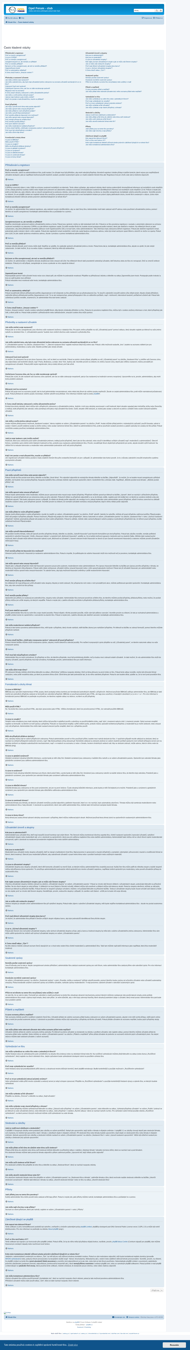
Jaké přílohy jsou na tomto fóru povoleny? (100, 129)
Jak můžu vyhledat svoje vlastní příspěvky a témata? (104, 107)
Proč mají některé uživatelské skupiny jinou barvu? (103, 66)
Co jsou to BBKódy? (12, 140)
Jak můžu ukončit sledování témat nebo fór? (100, 121)
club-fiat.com (115, 1333)
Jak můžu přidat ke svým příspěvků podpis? (20, 111)
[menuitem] (21, 18)
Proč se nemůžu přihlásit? (14, 64)
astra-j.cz (84, 1333)
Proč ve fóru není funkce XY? (95, 140)
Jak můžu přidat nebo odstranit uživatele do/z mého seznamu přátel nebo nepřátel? (114, 91)
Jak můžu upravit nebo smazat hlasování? (19, 117)
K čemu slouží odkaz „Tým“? (95, 70)
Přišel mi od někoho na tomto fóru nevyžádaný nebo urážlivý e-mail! (108, 82)
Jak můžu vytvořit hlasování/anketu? (17, 113)
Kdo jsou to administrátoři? (94, 55)
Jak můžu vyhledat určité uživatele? (98, 105)
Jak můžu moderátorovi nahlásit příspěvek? (20, 126)
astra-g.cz (66, 1333)
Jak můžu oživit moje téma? (14, 132)
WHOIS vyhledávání (12, 1259)
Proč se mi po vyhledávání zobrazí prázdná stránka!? (104, 103)
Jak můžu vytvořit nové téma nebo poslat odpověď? (22, 106)
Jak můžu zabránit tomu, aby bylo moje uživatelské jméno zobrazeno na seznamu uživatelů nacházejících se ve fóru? (43, 83)
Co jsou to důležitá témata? (14, 152)
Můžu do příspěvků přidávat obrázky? (18, 146)
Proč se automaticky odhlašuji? (15, 70)
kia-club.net (124, 1333)
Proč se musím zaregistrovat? (15, 55)
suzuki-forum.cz (134, 1333)
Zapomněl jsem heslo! (12, 68)
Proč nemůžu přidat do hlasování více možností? (21, 115)
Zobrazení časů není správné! (15, 86)
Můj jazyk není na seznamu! (14, 90)
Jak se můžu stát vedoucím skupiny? (98, 64)
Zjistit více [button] (73, 1345)
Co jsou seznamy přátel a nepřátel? (97, 89)
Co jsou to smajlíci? (11, 144)
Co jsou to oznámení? (12, 150)
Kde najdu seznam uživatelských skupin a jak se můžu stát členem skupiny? (111, 62)
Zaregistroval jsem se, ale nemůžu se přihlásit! (21, 62)
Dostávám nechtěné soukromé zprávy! (99, 80)
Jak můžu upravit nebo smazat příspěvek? (19, 109)
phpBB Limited (86, 1227)
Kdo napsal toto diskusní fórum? (96, 138)
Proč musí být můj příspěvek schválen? (18, 130)
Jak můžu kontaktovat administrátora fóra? (100, 144)
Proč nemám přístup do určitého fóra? (18, 119)
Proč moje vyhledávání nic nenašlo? (98, 101)
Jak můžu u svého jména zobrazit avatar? (19, 95)
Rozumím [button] (174, 1345)
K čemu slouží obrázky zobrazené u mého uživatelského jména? (27, 93)
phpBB (96, 394)
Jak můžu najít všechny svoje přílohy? (99, 131)
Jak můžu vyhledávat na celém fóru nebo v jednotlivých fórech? (107, 99)
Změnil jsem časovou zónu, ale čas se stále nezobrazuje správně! (27, 88)
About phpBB (53, 1229)
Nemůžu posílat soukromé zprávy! (97, 77)
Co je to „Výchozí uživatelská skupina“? (99, 68)
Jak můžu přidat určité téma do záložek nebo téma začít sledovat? (108, 117)
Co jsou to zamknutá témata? (15, 155)
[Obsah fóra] (17, 9)
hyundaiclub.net (105, 1333)
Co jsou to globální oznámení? (15, 148)
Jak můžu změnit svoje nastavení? (17, 80)
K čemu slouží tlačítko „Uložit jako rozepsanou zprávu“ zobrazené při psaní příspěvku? (34, 128)
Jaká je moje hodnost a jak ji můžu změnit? (19, 97)
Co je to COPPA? (11, 57)
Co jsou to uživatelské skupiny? (96, 59)
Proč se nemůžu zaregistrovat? (16, 59)
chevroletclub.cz (93, 1333)
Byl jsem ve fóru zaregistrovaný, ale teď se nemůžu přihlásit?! (26, 66)
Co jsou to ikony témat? (13, 157)
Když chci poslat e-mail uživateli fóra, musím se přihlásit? (24, 99)
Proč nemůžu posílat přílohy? (15, 121)
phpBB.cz (89, 1324)
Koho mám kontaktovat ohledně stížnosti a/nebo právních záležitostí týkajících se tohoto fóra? (117, 142)
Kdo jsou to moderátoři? (94, 57)
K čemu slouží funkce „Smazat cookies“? (19, 72)
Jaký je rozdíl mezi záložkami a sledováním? (101, 115)
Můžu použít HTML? (12, 142)
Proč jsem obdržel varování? (15, 124)
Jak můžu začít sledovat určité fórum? (98, 119)
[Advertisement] (84, 34)
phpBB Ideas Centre (120, 1242)
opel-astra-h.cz (75, 1333)
